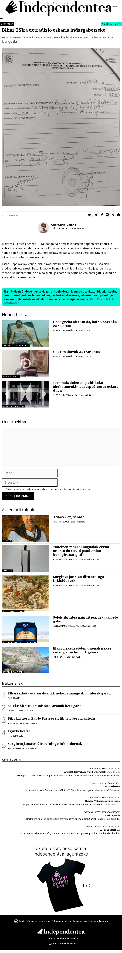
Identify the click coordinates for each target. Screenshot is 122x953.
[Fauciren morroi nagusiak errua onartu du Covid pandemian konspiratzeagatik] (25, 558)
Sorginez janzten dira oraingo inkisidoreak (78, 579)
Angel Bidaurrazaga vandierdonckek (85, 771)
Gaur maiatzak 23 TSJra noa (76, 352)
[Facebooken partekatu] (101, 215)
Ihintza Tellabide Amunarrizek (102, 800)
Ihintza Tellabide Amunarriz (22, 723)
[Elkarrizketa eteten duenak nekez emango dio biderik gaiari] (25, 660)
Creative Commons (28, 920)
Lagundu (103, 920)
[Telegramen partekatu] (112, 215)
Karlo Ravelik (112, 815)
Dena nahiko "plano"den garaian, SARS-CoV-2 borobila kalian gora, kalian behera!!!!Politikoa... (72, 789)
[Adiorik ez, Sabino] (25, 528)
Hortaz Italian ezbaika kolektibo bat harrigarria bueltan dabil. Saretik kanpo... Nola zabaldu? (73, 818)
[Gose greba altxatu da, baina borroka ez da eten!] (25, 333)
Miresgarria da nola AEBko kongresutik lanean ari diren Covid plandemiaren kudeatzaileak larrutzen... (68, 775)
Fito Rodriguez (61, 521)
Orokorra (7, 24)
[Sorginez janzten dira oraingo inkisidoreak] (25, 610)
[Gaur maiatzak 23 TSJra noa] (25, 375)
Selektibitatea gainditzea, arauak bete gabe (85, 619)
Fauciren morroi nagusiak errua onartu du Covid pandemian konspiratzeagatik (81, 551)
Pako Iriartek (112, 786)
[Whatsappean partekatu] (117, 215)
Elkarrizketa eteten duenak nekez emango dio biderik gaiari (82, 650)
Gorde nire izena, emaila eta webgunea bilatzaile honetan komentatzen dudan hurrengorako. (48, 489)
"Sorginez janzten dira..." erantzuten (102, 811)
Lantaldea (93, 920)
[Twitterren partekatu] (95, 215)
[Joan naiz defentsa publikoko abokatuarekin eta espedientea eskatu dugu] (25, 394)
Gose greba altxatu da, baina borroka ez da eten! (85, 324)
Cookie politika (80, 920)
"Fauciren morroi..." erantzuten (104, 768)
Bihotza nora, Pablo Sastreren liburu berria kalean (51, 718)
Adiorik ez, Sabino (69, 517)
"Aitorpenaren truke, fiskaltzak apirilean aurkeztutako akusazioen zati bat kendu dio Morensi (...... (70, 804)
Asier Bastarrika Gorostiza (67, 559)
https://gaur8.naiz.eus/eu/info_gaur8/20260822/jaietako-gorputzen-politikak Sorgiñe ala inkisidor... (70, 833)
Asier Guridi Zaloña (63, 225)
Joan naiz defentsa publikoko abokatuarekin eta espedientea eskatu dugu (86, 387)
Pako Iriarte (59, 657)
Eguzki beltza (19, 731)
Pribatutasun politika (61, 920)
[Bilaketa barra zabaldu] (120, 19)
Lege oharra (44, 920)
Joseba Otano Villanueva (66, 626)
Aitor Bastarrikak (110, 829)
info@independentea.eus (65, 943)
